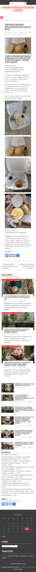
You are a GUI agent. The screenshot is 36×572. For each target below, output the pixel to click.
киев (29, 32)
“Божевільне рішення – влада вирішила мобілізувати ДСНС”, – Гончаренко (25, 443)
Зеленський (18, 439)
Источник (8, 251)
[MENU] (1, 17)
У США (20, 313)
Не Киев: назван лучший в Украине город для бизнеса (9, 266)
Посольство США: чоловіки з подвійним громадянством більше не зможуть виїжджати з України (16, 330)
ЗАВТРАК (25, 32)
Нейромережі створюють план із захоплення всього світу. (25, 384)
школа (17, 34)
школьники (23, 34)
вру (32, 447)
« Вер (3, 536)
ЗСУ (15, 280)
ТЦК (25, 301)
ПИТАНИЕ (7, 34)
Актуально (4, 280)
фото (12, 34)
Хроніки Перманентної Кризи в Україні (18, 9)
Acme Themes (18, 569)
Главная (3, 465)
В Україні (10, 280)
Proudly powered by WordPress (10, 567)
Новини (19, 280)
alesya (17, 32)
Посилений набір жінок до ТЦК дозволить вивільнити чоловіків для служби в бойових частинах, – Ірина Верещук (17, 363)
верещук (24, 368)
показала (15, 67)
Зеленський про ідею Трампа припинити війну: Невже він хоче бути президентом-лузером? (24, 433)
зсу (23, 301)
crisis (25, 387)
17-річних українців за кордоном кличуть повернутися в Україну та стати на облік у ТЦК (17, 297)
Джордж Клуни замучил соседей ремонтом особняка (26, 266)
